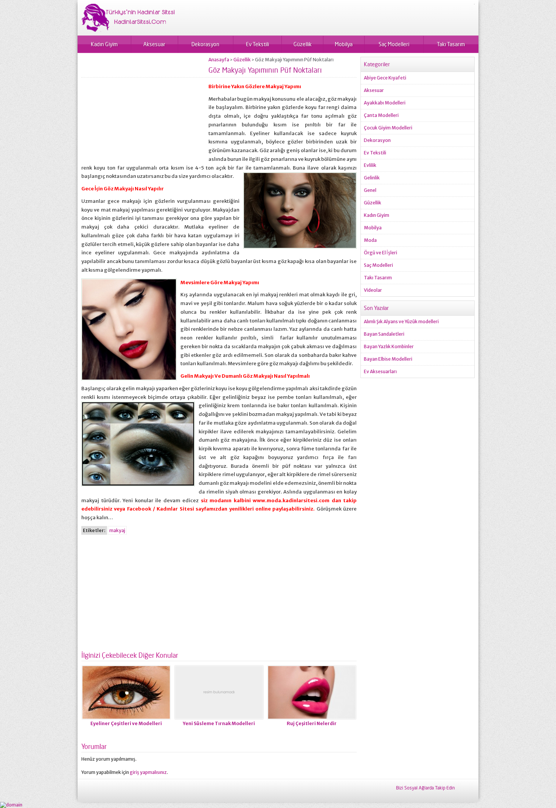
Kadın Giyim (104, 44)
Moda (370, 240)
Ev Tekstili (257, 44)
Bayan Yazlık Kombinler (389, 346)
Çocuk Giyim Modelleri (388, 128)
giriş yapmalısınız (148, 772)
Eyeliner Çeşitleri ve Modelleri (126, 723)
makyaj (117, 530)
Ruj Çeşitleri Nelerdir (312, 723)
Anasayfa (218, 59)
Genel (370, 190)
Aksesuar (154, 44)
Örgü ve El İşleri (380, 252)
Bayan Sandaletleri (384, 334)
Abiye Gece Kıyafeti (385, 78)
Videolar (373, 290)
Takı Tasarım (451, 44)
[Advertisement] (144, 110)
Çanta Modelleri (381, 115)
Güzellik (303, 44)
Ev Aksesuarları (380, 371)
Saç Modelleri (394, 44)
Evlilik (370, 165)
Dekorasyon (205, 44)
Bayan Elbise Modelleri (388, 359)
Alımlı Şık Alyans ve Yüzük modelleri (401, 321)
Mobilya (344, 44)
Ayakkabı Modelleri (384, 103)
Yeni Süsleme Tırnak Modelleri (219, 723)
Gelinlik (372, 178)
